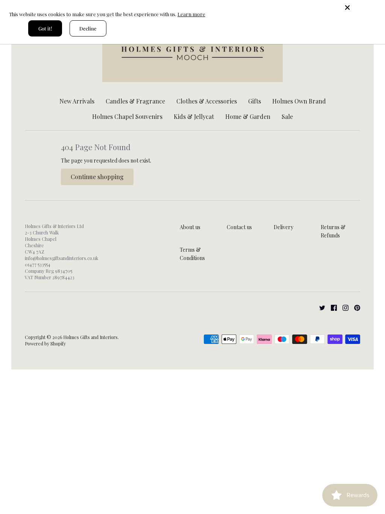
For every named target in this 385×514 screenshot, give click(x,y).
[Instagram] (343, 307)
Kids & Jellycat (194, 116)
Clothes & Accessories (206, 101)
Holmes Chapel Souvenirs (127, 116)
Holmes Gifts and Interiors (90, 337)
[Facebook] (331, 307)
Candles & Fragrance (135, 101)
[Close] (362, 7)
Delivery (283, 227)
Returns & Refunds (333, 231)
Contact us (239, 227)
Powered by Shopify (45, 344)
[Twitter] (319, 307)
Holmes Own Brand (299, 101)
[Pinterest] (354, 307)
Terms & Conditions (192, 254)
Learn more (191, 14)
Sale (287, 116)
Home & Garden (247, 116)
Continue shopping (97, 177)
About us (190, 227)
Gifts (254, 101)
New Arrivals (76, 101)
